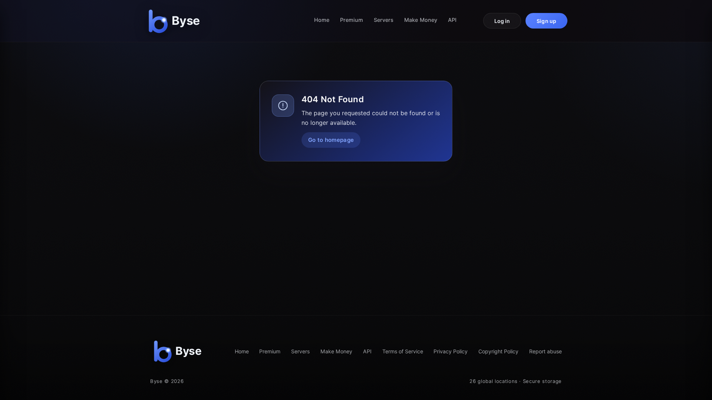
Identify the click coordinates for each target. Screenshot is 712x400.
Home (321, 20)
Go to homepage (331, 139)
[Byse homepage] (176, 21)
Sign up (546, 21)
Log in (502, 21)
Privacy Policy (451, 351)
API (452, 20)
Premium (351, 20)
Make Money (420, 20)
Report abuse (545, 351)
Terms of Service (402, 351)
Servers (384, 20)
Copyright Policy (498, 351)
